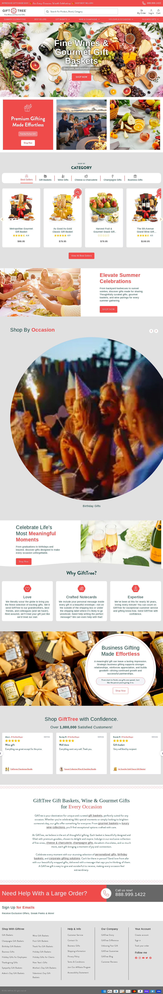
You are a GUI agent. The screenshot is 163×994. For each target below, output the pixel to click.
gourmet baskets (108, 823)
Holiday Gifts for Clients (43, 957)
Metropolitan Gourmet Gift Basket (21, 230)
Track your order (142, 945)
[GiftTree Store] (15, 12)
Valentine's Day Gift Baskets (41, 975)
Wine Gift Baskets (41, 935)
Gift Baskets (7, 935)
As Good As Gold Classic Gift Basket (63, 230)
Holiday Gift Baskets (42, 951)
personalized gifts (105, 854)
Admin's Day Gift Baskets (13, 973)
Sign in (138, 940)
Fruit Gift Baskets (40, 941)
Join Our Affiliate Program (79, 967)
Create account (142, 935)
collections (58, 827)
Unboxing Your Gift (109, 945)
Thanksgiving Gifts (10, 962)
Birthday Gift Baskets (11, 946)
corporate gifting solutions (64, 858)
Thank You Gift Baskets (43, 946)
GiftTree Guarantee (109, 951)
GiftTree (10, 990)
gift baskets (95, 815)
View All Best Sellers (81, 256)
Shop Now (28, 142)
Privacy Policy (73, 956)
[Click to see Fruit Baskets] (135, 125)
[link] (27, 769)
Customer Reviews (109, 961)
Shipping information (77, 951)
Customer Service (75, 935)
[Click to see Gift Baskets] (81, 125)
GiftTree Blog (107, 956)
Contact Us (73, 940)
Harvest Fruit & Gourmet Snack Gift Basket (103, 230)
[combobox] (81, 11)
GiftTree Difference (110, 940)
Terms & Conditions (76, 961)
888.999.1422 (130, 894)
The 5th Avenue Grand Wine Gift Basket (145, 230)
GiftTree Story (107, 935)
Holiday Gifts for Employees (14, 957)
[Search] (47, 11)
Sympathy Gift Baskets (12, 967)
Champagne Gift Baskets (13, 941)
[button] (62, 19)
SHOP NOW (81, 77)
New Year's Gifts (40, 962)
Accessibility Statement (78, 972)
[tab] (27, 178)
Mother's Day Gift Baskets (44, 967)
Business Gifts (8, 951)
